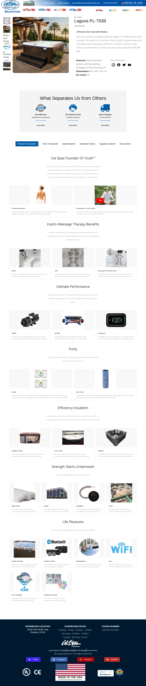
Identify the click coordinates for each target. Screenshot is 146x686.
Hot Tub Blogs (79, 650)
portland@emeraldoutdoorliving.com (86, 3)
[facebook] (118, 64)
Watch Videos (49, 3)
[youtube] (129, 65)
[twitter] (124, 64)
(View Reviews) (80, 26)
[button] (99, 10)
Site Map (70, 650)
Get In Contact (63, 3)
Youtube (114, 659)
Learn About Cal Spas (57, 650)
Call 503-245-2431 (110, 3)
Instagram (88, 659)
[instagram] (113, 65)
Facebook (61, 659)
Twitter (35, 659)
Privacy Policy (91, 650)
